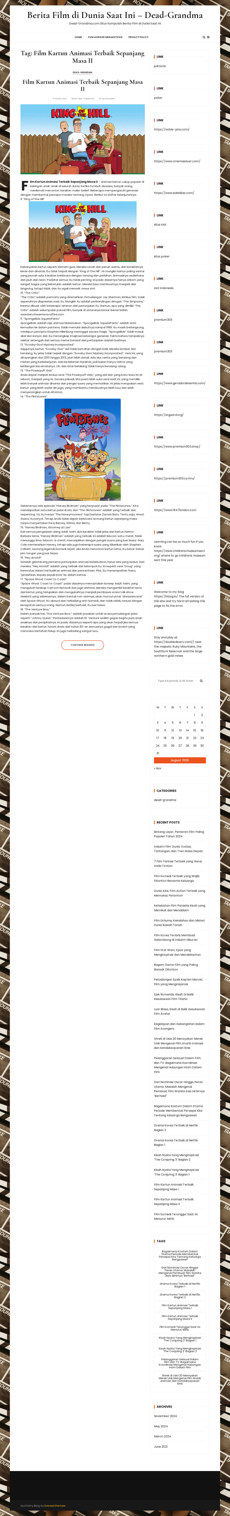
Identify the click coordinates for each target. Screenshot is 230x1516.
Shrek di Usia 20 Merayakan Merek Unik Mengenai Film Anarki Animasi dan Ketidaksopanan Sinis (178, 1043)
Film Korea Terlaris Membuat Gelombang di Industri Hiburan (175, 937)
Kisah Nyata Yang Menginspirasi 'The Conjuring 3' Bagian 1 (180, 1339)
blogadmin (108, 99)
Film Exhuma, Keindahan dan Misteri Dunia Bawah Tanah (179, 922)
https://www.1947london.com (175, 510)
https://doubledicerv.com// (174, 642)
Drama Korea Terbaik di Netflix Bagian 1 (176, 1142)
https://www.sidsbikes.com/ (174, 193)
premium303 (163, 320)
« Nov (158, 768)
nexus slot (88, 288)
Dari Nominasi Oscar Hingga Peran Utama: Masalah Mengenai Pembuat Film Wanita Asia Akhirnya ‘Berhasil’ (179, 1089)
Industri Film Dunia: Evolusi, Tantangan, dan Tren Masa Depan (178, 849)
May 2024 (161, 1426)
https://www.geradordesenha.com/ (180, 383)
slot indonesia (164, 288)
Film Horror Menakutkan (105, 37)
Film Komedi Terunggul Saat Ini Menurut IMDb (176, 1216)
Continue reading (83, 645)
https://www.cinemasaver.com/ (177, 161)
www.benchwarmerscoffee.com (42, 314)
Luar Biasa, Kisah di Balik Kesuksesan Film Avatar (179, 1011)
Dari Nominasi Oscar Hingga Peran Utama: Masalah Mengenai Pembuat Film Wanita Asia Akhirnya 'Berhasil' (180, 1271)
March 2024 (162, 1436)
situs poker (162, 256)
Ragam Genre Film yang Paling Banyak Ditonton (176, 967)
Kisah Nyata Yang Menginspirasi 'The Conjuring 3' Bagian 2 (180, 1350)
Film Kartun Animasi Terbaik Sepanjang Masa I (174, 1187)
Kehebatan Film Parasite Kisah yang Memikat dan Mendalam (179, 908)
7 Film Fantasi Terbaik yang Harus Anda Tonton (178, 863)
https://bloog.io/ (166, 596)
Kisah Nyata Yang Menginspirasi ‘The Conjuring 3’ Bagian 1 (176, 1172)
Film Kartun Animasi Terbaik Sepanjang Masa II (82, 85)
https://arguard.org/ (169, 415)
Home (78, 37)
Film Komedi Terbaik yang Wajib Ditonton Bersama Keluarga (177, 878)
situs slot (160, 225)
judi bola (160, 66)
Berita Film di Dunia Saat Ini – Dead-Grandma (115, 15)
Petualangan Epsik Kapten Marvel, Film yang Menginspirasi (178, 981)
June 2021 (161, 1447)
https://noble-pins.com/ (172, 129)
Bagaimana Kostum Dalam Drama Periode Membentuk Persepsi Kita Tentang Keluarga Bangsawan (178, 1110)
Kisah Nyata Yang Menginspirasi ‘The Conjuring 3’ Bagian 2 (176, 1157)
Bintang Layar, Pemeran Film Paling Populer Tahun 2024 (179, 834)
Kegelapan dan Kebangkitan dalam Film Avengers (179, 1026)
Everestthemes (55, 1506)
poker (158, 98)
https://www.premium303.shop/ (177, 446)
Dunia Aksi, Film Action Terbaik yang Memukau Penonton (179, 893)
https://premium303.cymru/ (174, 478)
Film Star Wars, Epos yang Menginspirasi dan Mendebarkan (177, 952)
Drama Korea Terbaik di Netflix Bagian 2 (176, 1127)
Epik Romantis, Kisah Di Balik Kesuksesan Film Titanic (174, 996)
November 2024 (165, 1416)
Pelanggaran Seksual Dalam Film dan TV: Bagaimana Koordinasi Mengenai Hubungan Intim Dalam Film (178, 1065)
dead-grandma (82, 72)
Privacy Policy (138, 37)
